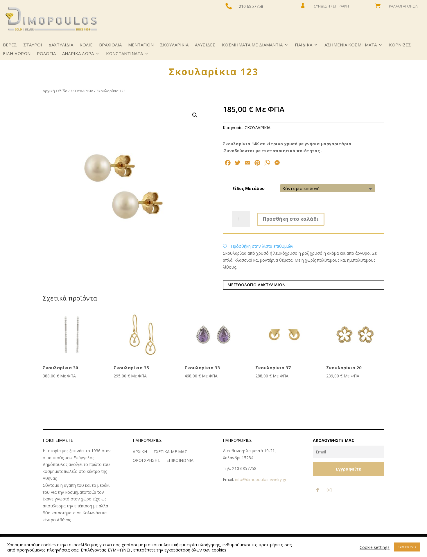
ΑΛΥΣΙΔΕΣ (205, 45)
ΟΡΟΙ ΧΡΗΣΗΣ (146, 460)
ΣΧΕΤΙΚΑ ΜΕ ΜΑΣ (170, 452)
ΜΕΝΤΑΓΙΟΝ (141, 45)
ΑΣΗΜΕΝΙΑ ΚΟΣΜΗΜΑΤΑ (350, 45)
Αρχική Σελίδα (55, 90)
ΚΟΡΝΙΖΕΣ (400, 45)
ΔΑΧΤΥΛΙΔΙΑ (61, 45)
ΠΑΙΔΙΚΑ (303, 45)
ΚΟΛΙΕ (86, 45)
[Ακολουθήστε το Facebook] (317, 490)
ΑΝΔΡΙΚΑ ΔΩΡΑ (78, 53)
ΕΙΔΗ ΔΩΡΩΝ (17, 53)
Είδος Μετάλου (248, 188)
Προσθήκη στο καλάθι (291, 219)
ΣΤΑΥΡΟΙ (32, 45)
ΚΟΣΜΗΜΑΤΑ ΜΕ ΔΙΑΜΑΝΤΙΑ (252, 45)
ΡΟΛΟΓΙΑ (46, 53)
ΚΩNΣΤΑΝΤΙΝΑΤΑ (124, 53)
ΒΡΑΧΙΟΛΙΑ (110, 45)
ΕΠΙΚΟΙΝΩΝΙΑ (179, 460)
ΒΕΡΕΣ (10, 45)
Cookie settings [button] (375, 547)
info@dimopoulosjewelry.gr (260, 479)
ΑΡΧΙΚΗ (140, 452)
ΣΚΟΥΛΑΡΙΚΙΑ (174, 45)
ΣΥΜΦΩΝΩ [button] (406, 546)
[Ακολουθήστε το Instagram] (329, 490)
